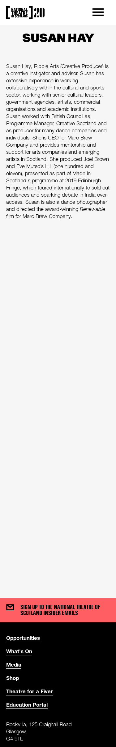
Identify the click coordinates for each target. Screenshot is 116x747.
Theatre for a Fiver (29, 691)
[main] (58, 305)
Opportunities (23, 638)
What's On (19, 651)
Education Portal (27, 704)
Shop (12, 678)
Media (13, 664)
